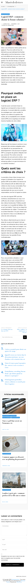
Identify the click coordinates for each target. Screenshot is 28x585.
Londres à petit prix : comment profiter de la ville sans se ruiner (13, 494)
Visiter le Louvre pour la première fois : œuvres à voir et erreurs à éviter (15, 365)
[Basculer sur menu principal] (2, 2)
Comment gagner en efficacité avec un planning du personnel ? (13, 458)
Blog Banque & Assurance (9, 415)
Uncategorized (5, 14)
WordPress (19, 582)
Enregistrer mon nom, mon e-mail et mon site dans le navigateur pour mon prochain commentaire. (12, 558)
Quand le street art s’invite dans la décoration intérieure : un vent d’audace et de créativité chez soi (15, 357)
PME (16, 233)
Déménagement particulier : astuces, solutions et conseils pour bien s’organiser (15, 382)
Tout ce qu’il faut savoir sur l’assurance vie (12, 422)
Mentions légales (21, 576)
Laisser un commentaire (7, 25)
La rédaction (6, 23)
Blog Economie (6, 417)
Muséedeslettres (14, 2)
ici (10, 63)
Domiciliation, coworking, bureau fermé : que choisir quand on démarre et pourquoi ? (15, 374)
